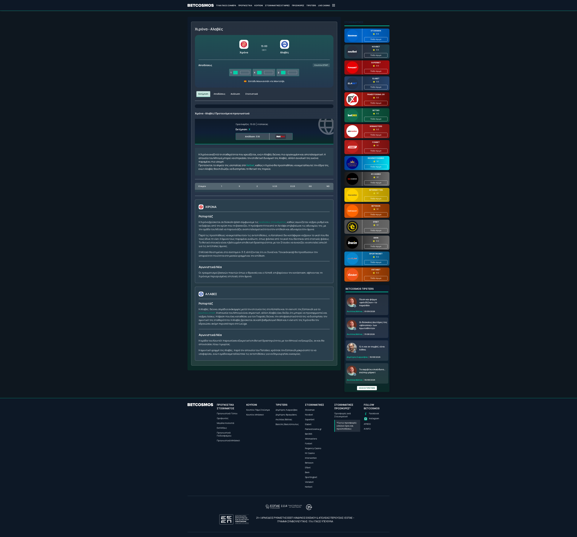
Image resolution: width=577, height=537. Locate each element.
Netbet (250, 165)
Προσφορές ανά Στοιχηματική (342, 415)
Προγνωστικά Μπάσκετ (228, 440)
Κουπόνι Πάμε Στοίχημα (258, 409)
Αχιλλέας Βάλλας (284, 419)
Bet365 (308, 433)
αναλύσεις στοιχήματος (272, 222)
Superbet (309, 419)
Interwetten (311, 457)
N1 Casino (310, 453)
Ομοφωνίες (222, 418)
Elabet (308, 424)
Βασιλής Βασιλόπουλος (287, 424)
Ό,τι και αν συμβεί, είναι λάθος (372, 348)
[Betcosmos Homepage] (201, 5)
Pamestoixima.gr (313, 429)
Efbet (308, 467)
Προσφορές (298, 5)
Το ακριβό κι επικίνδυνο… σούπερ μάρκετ (372, 371)
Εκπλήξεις (222, 427)
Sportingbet (311, 477)
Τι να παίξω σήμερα (226, 5)
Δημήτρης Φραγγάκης (286, 414)
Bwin (307, 472)
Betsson (309, 462)
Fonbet (308, 443)
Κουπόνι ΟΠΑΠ (321, 65)
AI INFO (367, 428)
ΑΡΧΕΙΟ (367, 424)
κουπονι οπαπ (207, 312)
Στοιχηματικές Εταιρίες (277, 5)
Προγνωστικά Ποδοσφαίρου (224, 434)
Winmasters (311, 438)
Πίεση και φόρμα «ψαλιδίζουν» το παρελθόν (368, 302)
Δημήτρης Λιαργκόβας (287, 409)
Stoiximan (310, 409)
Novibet (309, 414)
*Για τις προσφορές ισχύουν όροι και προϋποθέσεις (347, 425)
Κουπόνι (258, 5)
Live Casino (324, 5)
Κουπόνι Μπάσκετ (255, 414)
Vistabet (309, 482)
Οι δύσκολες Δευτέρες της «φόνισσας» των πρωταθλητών (373, 325)
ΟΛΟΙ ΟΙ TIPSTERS (367, 388)
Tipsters (311, 5)
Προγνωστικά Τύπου (227, 413)
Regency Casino (313, 448)
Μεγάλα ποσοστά (225, 423)
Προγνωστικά (245, 5)
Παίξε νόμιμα (375, 39)
